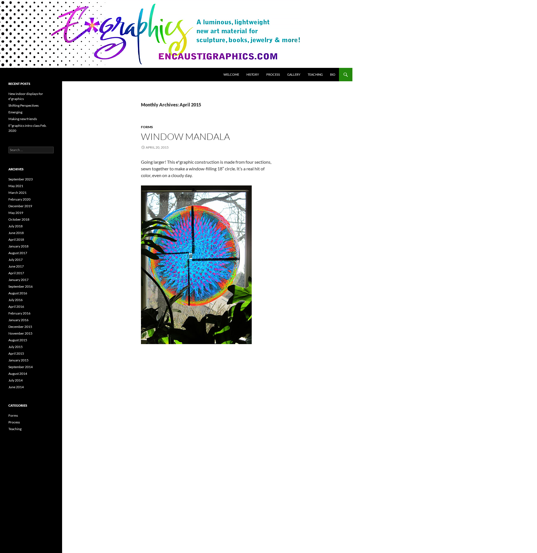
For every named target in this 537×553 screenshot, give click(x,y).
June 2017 (16, 266)
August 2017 (17, 253)
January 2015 (18, 360)
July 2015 (15, 347)
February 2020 (19, 199)
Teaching (315, 74)
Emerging (15, 112)
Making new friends (22, 119)
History (252, 74)
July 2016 (15, 300)
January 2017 (18, 280)
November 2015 (20, 333)
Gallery (293, 74)
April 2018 (16, 239)
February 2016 (19, 313)
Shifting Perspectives (23, 105)
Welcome (231, 74)
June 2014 (16, 387)
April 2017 (16, 273)
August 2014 (17, 373)
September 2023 (20, 179)
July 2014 (15, 380)
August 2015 (17, 340)
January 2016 (18, 320)
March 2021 (17, 192)
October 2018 (18, 219)
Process (273, 74)
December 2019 (20, 206)
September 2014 (20, 367)
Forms (147, 127)
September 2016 (20, 286)
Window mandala (185, 136)
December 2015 (20, 327)
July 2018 (15, 226)
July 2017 (15, 260)
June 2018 (16, 233)
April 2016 (16, 306)
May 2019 (15, 213)
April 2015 (16, 353)
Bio (332, 74)
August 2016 (17, 293)
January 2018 (18, 246)
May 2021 (15, 186)
